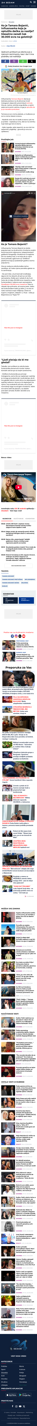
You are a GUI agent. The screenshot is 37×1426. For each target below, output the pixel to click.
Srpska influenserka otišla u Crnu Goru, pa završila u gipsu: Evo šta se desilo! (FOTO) (25, 915)
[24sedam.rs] (8, 2)
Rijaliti (18, 1064)
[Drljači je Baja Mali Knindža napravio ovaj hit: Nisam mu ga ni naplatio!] (8, 942)
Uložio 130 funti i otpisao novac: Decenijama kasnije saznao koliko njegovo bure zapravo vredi (18, 525)
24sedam (5, 511)
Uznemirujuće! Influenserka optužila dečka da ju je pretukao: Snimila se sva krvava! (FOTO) (25, 146)
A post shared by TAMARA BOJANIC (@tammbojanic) (20, 350)
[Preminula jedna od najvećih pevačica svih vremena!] (8, 1226)
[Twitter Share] (32, 61)
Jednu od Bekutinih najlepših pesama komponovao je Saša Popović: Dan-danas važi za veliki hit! (25, 1299)
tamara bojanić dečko (10, 583)
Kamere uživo (13, 6)
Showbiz (34, 6)
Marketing (29, 1412)
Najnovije (4, 6)
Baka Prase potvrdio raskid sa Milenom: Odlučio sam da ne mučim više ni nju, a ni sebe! (26, 1101)
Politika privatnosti (22, 1415)
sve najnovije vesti (18, 566)
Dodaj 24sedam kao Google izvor (20, 66)
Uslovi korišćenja (13, 1418)
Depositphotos (25, 1418)
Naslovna (4, 22)
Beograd (22, 1376)
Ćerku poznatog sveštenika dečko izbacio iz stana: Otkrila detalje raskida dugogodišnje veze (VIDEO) (25, 645)
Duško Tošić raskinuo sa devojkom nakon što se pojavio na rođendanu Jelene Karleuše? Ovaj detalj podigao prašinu (25, 1020)
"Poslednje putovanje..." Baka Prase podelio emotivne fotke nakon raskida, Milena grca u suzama (25, 1045)
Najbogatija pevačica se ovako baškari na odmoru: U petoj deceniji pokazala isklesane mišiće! (25, 1323)
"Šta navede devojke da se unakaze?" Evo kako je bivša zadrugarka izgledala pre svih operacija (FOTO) (26, 1058)
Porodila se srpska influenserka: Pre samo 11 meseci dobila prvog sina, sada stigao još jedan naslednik (25, 928)
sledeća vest (21, 652)
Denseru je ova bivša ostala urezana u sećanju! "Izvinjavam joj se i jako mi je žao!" (26, 952)
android (23, 508)
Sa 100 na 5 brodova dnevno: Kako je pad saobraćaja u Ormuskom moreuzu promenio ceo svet (25, 989)
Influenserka (30, 579)
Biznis (21, 1366)
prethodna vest (22, 641)
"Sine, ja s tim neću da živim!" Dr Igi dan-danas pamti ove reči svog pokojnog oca (25, 977)
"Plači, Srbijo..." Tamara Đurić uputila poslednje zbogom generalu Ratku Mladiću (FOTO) (25, 1002)
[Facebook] (12, 636)
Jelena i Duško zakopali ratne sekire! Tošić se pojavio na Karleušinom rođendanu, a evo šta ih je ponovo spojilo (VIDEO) (25, 1262)
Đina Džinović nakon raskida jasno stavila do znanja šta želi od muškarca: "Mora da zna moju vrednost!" (24, 1175)
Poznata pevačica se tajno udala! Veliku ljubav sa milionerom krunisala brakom (25, 1070)
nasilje (4, 586)
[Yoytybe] (20, 1406)
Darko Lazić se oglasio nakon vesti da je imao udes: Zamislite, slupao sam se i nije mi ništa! (24, 1274)
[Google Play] (24, 1395)
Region (22, 1379)
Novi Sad (22, 1385)
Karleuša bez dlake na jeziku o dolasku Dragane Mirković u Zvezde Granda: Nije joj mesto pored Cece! (25, 1212)
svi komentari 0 (9, 600)
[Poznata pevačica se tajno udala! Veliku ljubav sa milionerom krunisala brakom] (8, 1072)
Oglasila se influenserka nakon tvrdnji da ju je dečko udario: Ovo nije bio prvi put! (25, 157)
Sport (28, 6)
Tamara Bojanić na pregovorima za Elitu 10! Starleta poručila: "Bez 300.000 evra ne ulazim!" (25, 656)
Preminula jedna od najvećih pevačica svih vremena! (24, 1224)
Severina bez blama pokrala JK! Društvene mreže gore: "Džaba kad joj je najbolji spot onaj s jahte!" (26, 1113)
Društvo (4, 1382)
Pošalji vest (11, 1415)
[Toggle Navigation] (34, 2)
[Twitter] (19, 636)
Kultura (22, 1369)
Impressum (21, 1412)
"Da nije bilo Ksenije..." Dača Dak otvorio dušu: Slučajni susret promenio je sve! (25, 1286)
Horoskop (23, 1382)
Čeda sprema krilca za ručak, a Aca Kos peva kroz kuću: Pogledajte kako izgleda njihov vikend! (26, 1089)
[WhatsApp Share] (23, 61)
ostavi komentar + (25, 599)
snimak (29, 103)
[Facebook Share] (5, 61)
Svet (17, 996)
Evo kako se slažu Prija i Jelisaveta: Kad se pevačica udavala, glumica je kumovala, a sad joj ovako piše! (26, 965)
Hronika (4, 1379)
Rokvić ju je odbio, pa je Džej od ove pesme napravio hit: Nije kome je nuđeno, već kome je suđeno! (25, 1187)
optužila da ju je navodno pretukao (18, 108)
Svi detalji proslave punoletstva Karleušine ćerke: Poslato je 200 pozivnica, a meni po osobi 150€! (26, 1163)
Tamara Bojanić (17, 99)
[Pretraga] (31, 2)
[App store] (11, 1395)
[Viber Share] (14, 61)
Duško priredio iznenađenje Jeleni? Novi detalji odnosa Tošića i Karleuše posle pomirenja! (25, 1249)
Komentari (30, 519)
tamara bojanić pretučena (12, 579)
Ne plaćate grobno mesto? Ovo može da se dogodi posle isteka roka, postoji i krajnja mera (21, 549)
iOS (16, 508)
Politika (21, 6)
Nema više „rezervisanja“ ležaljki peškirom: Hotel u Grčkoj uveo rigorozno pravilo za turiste (18, 541)
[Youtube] (23, 636)
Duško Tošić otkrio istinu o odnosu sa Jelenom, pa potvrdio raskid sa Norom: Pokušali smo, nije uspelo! (26, 1200)
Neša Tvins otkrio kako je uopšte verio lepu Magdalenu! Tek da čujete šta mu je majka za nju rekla (25, 1311)
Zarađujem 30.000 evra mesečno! (14, 284)
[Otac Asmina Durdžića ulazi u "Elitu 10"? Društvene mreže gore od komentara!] (8, 1127)
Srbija (21, 1373)
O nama (7, 1412)
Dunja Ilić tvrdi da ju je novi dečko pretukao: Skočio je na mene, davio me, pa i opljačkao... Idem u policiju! (25, 181)
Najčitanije (18, 519)
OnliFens (24, 583)
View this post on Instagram (13, 327)
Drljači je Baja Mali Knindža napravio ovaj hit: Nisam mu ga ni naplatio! (25, 939)
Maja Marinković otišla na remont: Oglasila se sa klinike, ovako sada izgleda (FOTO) (25, 1138)
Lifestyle (4, 1385)
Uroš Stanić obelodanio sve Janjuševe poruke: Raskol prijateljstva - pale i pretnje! (26, 1237)
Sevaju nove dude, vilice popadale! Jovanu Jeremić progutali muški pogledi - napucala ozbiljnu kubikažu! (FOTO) (25, 1150)
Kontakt (13, 1412)
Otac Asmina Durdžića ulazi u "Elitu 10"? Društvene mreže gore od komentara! (25, 1126)
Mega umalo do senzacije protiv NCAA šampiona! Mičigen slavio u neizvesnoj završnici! (20, 533)
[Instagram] (16, 636)
